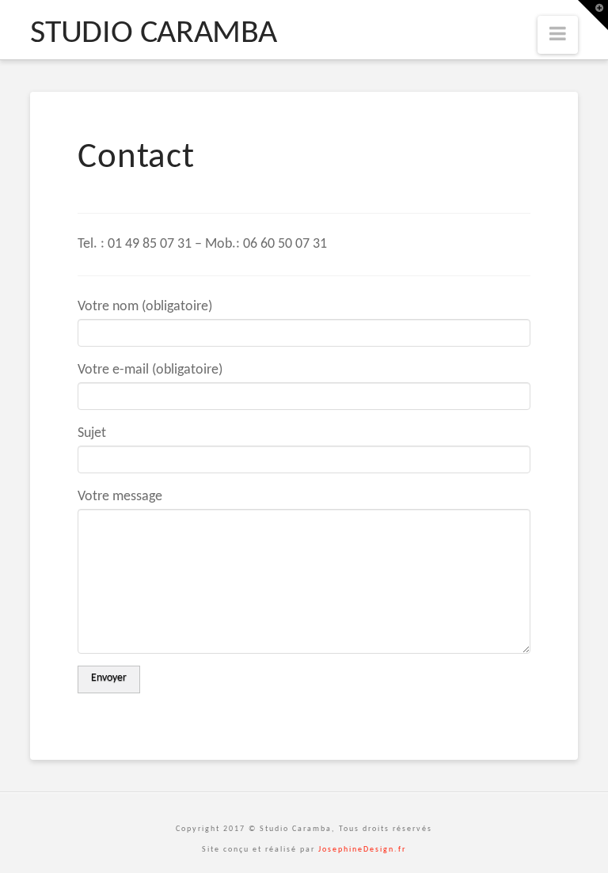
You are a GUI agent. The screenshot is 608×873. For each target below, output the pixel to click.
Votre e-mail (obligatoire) (150, 370)
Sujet (92, 433)
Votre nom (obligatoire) (145, 306)
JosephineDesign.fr (362, 849)
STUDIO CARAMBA (153, 34)
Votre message (120, 496)
